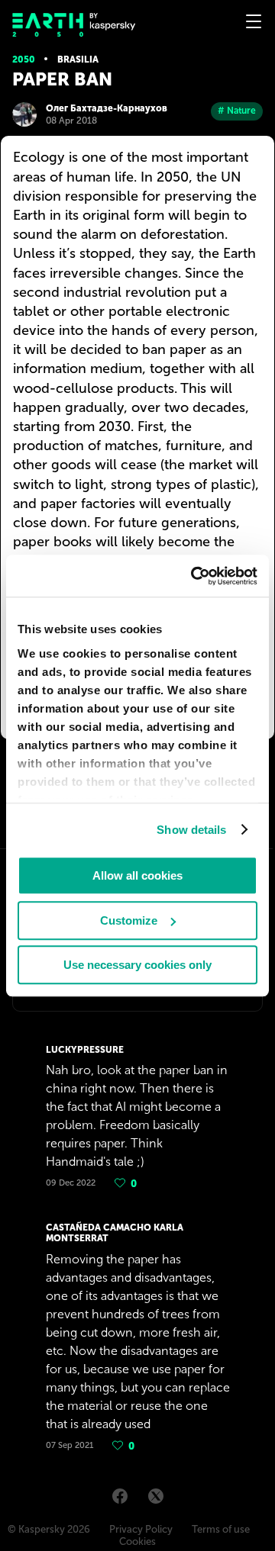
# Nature (237, 110)
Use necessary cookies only (137, 964)
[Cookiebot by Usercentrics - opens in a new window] (194, 576)
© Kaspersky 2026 (49, 1529)
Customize (128, 920)
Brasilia (78, 59)
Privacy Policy (141, 1529)
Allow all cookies (137, 875)
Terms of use (221, 1529)
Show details (191, 829)
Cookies (137, 1541)
